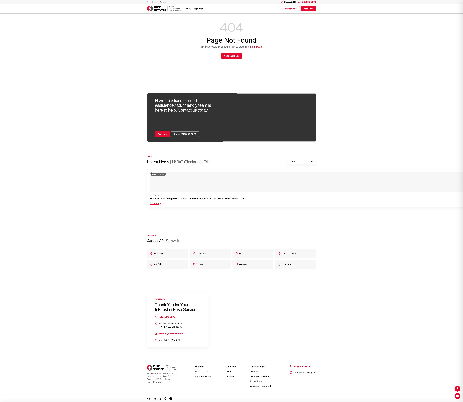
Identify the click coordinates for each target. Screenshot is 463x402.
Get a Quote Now (288, 8)
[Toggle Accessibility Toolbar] (457, 388)
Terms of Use (256, 371)
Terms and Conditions (260, 376)
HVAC (188, 8)
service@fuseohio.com (171, 333)
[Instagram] (154, 398)
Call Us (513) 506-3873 (185, 134)
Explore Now (154, 203)
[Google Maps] (165, 398)
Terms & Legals (258, 366)
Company (155, 2)
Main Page (256, 46)
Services (199, 366)
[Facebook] (148, 398)
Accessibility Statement (260, 386)
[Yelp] (160, 398)
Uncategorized (158, 174)
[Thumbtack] (170, 398)
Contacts (163, 2)
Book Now (308, 8)
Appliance (198, 8)
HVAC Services (201, 371)
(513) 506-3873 (308, 2)
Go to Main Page (231, 56)
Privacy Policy (256, 381)
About (228, 371)
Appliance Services (203, 376)
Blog (148, 2)
